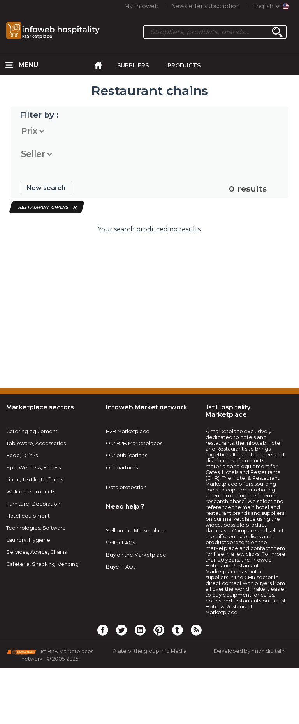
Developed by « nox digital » (249, 651)
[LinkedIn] (140, 630)
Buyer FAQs (120, 567)
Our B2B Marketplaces (134, 443)
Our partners (122, 467)
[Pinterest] (159, 630)
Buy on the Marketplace (136, 555)
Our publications (126, 455)
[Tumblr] (177, 630)
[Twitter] (121, 630)
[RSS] (196, 630)
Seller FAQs (120, 543)
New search (45, 188)
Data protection (126, 487)
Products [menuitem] (184, 65)
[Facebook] (103, 630)
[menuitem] (9, 65)
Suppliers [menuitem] (133, 65)
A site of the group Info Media (149, 651)
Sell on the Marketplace (136, 531)
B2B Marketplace (128, 431)
